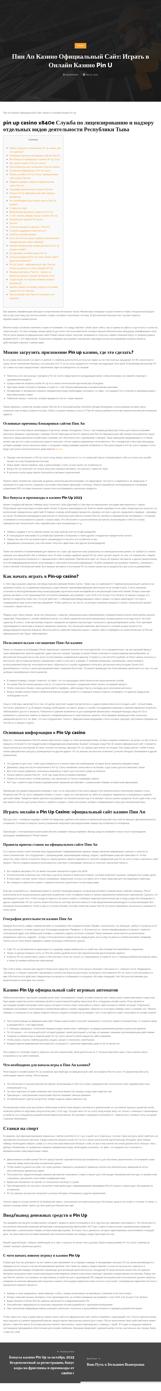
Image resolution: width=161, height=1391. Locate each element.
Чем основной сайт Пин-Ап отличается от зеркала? (32, 296)
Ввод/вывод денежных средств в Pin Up (31, 212)
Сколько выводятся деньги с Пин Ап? (29, 227)
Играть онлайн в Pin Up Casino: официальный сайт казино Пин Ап (33, 176)
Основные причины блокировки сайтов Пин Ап (34, 156)
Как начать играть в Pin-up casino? (27, 163)
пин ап (58, 449)
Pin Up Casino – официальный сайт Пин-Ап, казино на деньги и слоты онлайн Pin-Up (32, 266)
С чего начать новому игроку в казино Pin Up (33, 216)
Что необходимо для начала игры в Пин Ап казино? (32, 202)
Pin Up (80, 45)
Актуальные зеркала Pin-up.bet (26, 219)
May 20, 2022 (92, 75)
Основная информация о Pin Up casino (30, 171)
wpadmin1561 (72, 75)
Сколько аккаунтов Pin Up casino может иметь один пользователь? (34, 259)
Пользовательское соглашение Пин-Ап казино (34, 167)
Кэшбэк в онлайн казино (22, 234)
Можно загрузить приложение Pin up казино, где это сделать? (35, 150)
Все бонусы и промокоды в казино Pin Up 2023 (34, 159)
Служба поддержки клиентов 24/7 (27, 231)
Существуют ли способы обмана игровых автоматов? (32, 281)
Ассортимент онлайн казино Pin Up (28, 253)
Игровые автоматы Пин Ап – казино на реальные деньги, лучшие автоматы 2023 (31, 274)
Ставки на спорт (18, 208)
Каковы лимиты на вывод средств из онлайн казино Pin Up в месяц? (33, 289)
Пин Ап (13, 223)
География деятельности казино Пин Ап (31, 189)
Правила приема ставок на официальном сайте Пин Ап (31, 184)
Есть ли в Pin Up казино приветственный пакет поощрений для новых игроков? (34, 240)
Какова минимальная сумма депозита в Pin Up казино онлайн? (34, 248)
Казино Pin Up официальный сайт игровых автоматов (32, 195)
